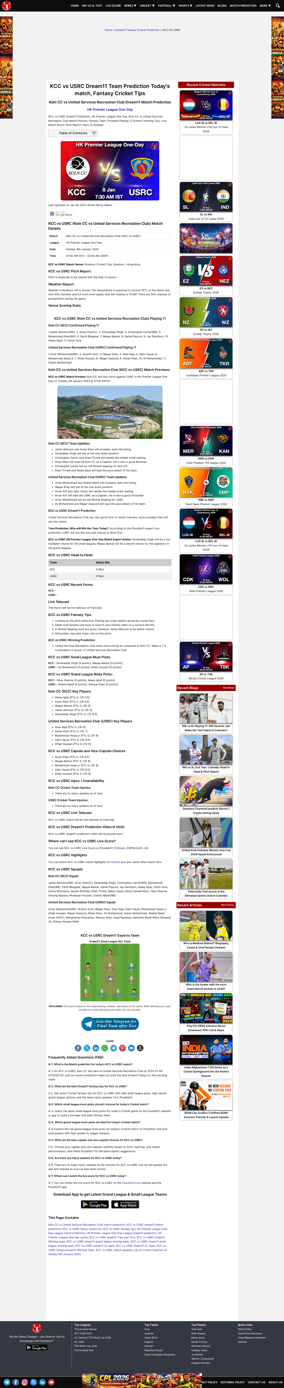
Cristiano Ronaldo (200, 1362)
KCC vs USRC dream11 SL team (94, 1245)
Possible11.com (131, 1182)
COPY (141, 1047)
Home (75, 5)
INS (25, 1382)
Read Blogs (228, 687)
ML (132, 1047)
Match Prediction (243, 5)
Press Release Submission (252, 1337)
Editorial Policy (233, 1382)
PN (123, 1047)
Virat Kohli (196, 1329)
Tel (8, 1382)
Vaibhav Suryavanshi (202, 1358)
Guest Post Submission (250, 1333)
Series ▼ (130, 5)
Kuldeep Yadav (199, 1350)
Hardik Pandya (199, 1341)
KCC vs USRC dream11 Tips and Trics (112, 1237)
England (148, 1341)
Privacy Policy (206, 1382)
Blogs (222, 5)
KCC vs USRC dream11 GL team (135, 1245)
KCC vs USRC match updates (114, 1250)
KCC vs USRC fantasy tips (119, 1229)
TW (88, 1047)
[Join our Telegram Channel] (110, 1023)
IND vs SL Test (92, 5)
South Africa (151, 1337)
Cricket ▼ (147, 5)
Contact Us (256, 1382)
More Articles (227, 905)
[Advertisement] (142, 19)
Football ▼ (166, 5)
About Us (275, 1382)
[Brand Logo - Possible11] (36, 1332)
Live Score (113, 5)
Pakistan (149, 1346)
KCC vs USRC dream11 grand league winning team (98, 1241)
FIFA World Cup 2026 (85, 1346)
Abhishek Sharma (200, 1346)
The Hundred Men (84, 1350)
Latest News (205, 5)
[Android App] (36, 1351)
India (147, 1329)
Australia (149, 1333)
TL (114, 1047)
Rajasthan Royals (153, 1350)
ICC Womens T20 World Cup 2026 (92, 1337)
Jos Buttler (197, 1354)
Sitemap (242, 1341)
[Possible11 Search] (278, 6)
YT (52, 1382)
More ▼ (265, 5)
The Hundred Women (85, 1329)
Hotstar (115, 862)
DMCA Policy (245, 1329)
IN (43, 1382)
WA (105, 1047)
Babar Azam (197, 1337)
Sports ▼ (185, 5)
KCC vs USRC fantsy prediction (82, 1229)
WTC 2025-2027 (83, 1333)
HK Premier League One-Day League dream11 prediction (121, 1233)
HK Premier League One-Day (110, 109)
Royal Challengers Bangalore (159, 1354)
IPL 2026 (79, 1341)
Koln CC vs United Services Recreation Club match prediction (86, 1224)
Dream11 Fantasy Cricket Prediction (137, 30)
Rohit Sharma (198, 1333)
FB (79, 1047)
